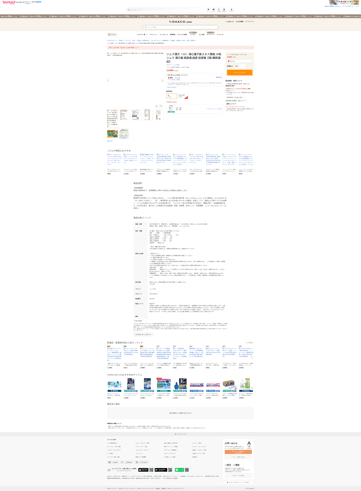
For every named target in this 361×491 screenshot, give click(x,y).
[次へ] (162, 80)
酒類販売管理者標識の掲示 (114, 478)
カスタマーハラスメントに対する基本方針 (141, 476)
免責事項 (163, 488)
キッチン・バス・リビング (199, 446)
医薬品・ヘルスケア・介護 (127, 40)
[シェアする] (156, 106)
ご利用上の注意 (157, 476)
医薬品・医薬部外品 (143, 40)
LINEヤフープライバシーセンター (145, 488)
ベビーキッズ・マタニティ (142, 450)
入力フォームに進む (238, 475)
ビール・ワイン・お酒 (141, 446)
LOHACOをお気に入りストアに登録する (239, 482)
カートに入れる (239, 72)
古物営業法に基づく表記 (128, 478)
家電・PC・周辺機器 (141, 457)
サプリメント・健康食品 (170, 450)
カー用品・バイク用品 (169, 457)
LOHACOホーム (112, 40)
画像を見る (110, 141)
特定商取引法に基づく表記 (212, 476)
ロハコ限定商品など (112, 443)
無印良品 (195, 457)
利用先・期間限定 (176, 79)
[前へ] (108, 80)
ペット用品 (110, 453)
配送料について (230, 90)
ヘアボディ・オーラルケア (114, 450)
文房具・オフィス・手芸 (199, 453)
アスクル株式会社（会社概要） (170, 478)
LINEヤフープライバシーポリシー (127, 488)
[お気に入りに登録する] (161, 106)
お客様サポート (125, 476)
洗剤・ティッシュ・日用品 (171, 446)
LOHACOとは (116, 476)
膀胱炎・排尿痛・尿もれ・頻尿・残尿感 (183, 40)
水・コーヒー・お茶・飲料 (114, 446)
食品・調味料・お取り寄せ (171, 443)
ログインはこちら (171, 87)
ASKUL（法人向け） (156, 478)
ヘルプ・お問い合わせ (238, 457)
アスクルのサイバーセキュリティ (195, 476)
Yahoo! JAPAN (329, 6)
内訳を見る (219, 77)
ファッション (139, 453)
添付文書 (152, 284)
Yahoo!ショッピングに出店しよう (344, 6)
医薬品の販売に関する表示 (142, 478)
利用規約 (158, 488)
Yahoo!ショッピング (112, 488)
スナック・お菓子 (197, 443)
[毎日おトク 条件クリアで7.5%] (180, 16)
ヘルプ (357, 6)
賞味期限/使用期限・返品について (236, 100)
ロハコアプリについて (123, 470)
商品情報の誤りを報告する (143, 334)
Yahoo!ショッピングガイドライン (175, 488)
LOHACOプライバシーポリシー (171, 476)
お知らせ (109, 476)
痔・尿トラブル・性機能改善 (160, 40)
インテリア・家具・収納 (113, 457)
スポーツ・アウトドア (169, 453)
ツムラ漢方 (176, 65)
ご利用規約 (183, 476)
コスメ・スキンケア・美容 (142, 443)
